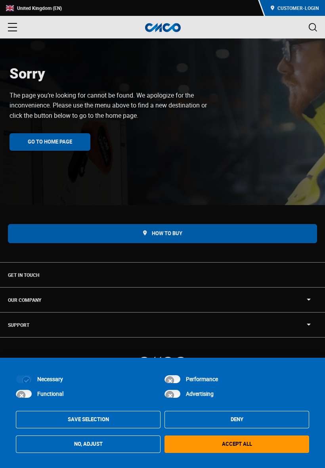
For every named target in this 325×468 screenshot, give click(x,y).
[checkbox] (24, 379)
